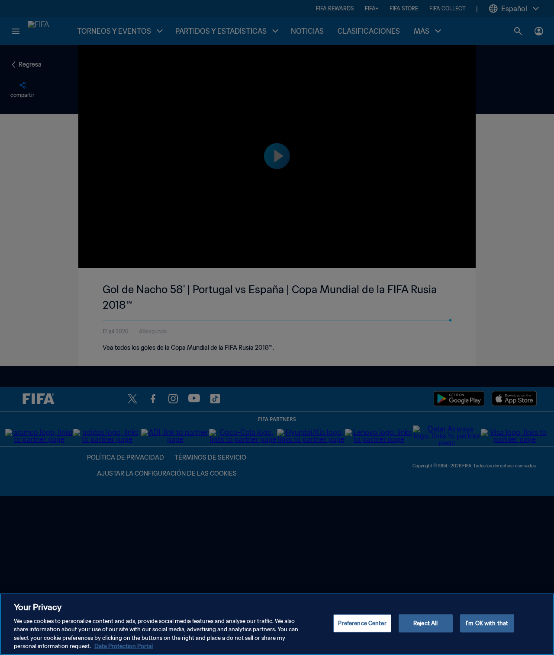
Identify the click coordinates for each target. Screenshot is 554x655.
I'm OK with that (487, 623)
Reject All (425, 623)
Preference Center (362, 623)
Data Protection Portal (123, 646)
